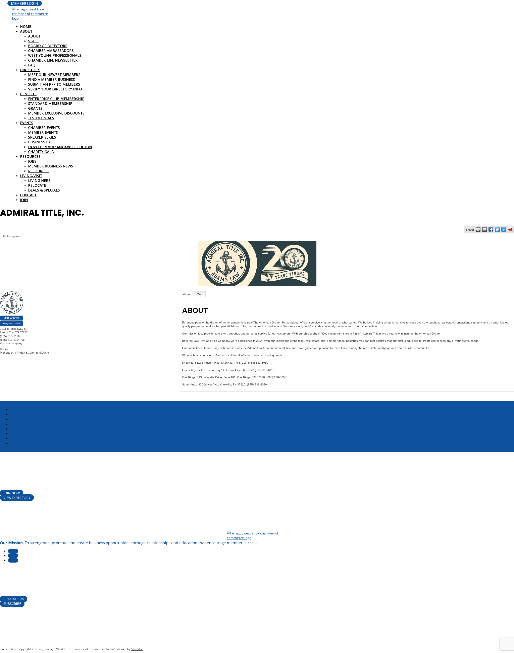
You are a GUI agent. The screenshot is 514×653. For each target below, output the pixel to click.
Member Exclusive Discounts (56, 113)
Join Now (11, 493)
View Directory (17, 497)
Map (199, 294)
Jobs (32, 161)
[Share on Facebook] (491, 229)
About (26, 31)
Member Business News (50, 166)
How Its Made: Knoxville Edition (60, 146)
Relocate (37, 185)
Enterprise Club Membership (56, 98)
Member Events (43, 132)
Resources (30, 156)
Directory (30, 69)
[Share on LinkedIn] (503, 229)
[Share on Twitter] (497, 229)
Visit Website (11, 318)
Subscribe (12, 603)
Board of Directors (47, 45)
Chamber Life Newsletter (53, 60)
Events (26, 122)
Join (24, 199)
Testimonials (41, 118)
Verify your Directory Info (55, 89)
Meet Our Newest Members (54, 74)
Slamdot (137, 649)
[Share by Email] (484, 229)
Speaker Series (42, 137)
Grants (35, 108)
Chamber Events (44, 127)
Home (15, 409)
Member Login (24, 3)
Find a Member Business (51, 79)
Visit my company (11, 343)
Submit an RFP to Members (54, 84)
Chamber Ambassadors (51, 50)
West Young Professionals (54, 55)
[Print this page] (478, 229)
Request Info (11, 323)
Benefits (28, 93)
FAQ (31, 65)
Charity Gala (41, 151)
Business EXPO (41, 142)
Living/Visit (31, 175)
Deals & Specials (44, 190)
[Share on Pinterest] (510, 229)
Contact (28, 195)
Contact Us (13, 599)
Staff (33, 41)
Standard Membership (50, 103)
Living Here (39, 180)
